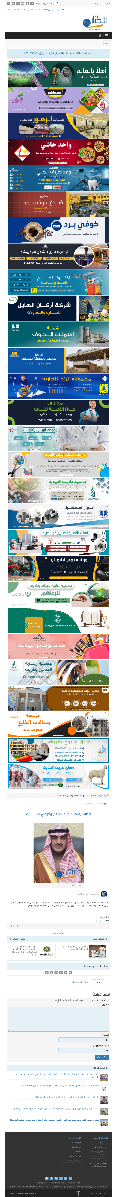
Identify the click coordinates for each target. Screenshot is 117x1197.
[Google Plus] (23, 4)
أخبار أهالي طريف (100, 1147)
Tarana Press (22, 1193)
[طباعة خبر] (73, 885)
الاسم (105, 1035)
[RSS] (9, 4)
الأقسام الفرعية (75, 1138)
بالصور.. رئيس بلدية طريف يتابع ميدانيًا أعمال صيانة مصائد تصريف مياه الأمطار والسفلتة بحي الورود (56, 1108)
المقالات (78, 1151)
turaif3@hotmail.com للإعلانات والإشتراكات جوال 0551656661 (58, 53)
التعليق (105, 1004)
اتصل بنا (107, 3)
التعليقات (98, 982)
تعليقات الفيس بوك (80, 982)
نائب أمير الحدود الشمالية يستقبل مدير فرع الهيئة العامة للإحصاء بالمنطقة (67, 1097)
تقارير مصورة (76, 1142)
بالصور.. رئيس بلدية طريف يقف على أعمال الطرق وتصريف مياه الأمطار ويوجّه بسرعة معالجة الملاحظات (54, 1120)
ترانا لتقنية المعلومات (90, 1193)
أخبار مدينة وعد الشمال (98, 1158)
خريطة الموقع (94, 3)
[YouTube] (27, 4)
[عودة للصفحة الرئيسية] (94, 23)
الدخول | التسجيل (44, 3)
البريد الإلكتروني (100, 1045)
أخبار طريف (103, 796)
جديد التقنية (76, 1147)
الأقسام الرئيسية (100, 1138)
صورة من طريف (75, 1156)
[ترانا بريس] (78, 1193)
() (11, 926)
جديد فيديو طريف (74, 1160)
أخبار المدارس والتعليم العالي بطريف (98, 1153)
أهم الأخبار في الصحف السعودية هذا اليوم (98, 1165)
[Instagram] (32, 4)
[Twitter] (13, 4)
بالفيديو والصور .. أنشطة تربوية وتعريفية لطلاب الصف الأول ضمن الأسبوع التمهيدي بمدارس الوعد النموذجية (56, 1075)
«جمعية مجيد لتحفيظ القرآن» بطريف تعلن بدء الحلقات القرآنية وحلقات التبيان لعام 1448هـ (60, 1086)
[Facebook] (18, 4)
